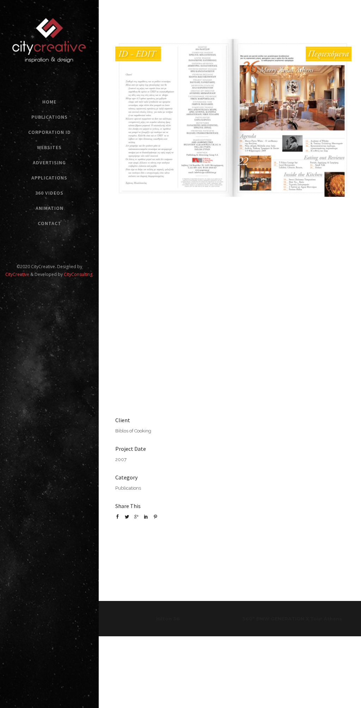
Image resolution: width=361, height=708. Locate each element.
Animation (49, 208)
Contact (49, 223)
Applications (49, 178)
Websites (49, 147)
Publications (49, 117)
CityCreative (17, 274)
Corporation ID (49, 132)
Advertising (49, 162)
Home (49, 102)
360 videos (49, 193)
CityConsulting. (78, 274)
